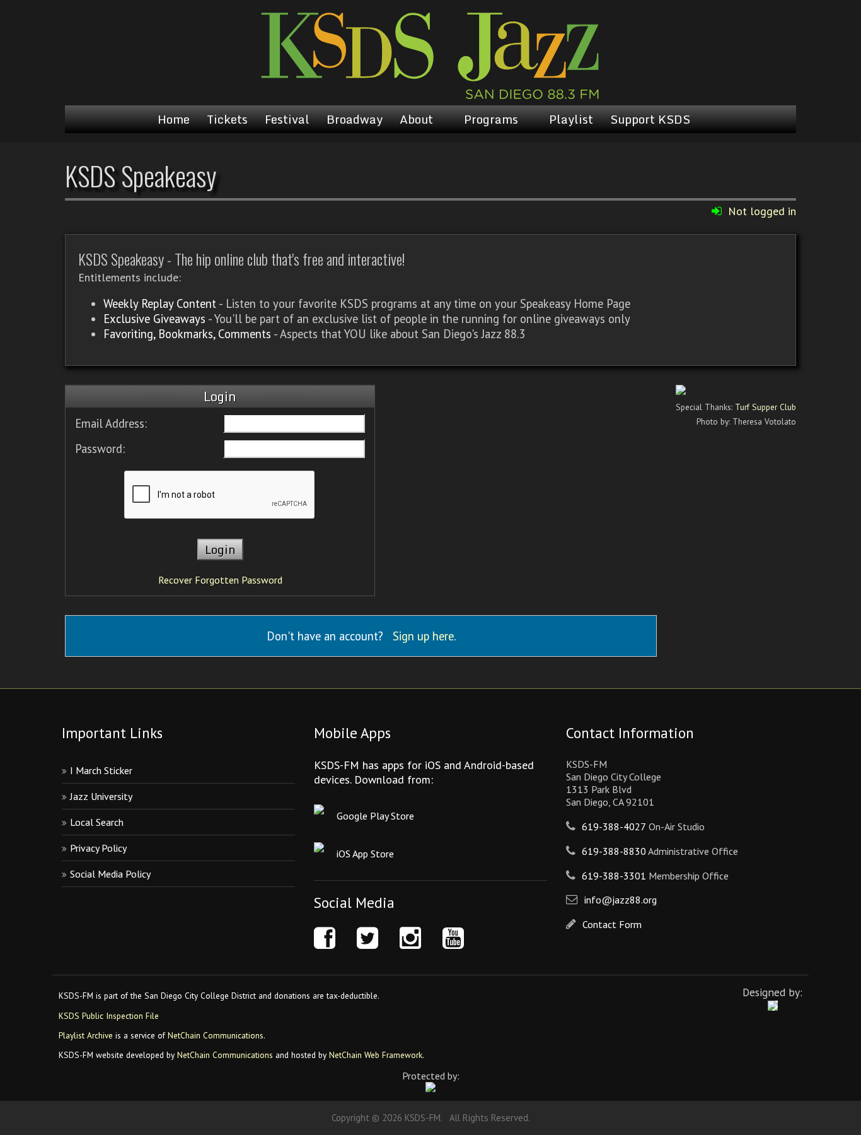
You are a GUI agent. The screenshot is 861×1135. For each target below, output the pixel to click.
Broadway (354, 119)
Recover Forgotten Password (220, 579)
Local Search (97, 822)
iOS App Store (365, 853)
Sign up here (423, 636)
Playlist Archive (86, 1035)
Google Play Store (375, 815)
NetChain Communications (215, 1035)
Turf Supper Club (765, 407)
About (416, 119)
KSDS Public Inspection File (109, 1015)
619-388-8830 (614, 851)
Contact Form (612, 924)
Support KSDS (650, 119)
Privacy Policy (98, 848)
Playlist (571, 119)
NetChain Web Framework (375, 1055)
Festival (287, 119)
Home (174, 119)
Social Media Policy (110, 873)
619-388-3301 (614, 875)
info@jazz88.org (620, 899)
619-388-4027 (614, 826)
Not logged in (762, 211)
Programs (491, 119)
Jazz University (101, 796)
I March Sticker (101, 770)
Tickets (227, 119)
